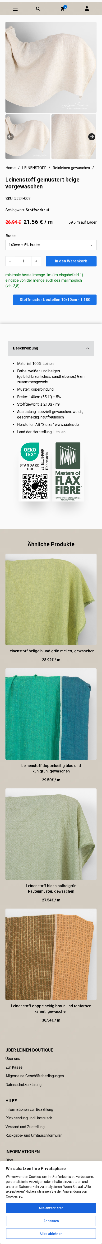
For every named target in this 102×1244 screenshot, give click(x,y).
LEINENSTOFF (34, 168)
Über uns (12, 1058)
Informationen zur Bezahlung (29, 1109)
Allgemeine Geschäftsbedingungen (34, 1076)
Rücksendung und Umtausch (28, 1118)
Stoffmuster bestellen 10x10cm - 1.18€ (55, 299)
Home (10, 168)
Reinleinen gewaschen (71, 168)
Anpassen (51, 1221)
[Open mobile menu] (15, 9)
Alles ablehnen (51, 1234)
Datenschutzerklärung (23, 1084)
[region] (51, 1202)
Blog (9, 1160)
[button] (62, 9)
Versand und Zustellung (25, 1127)
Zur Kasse (14, 1067)
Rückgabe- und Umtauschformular (33, 1135)
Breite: (11, 236)
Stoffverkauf (37, 210)
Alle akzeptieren (51, 1208)
